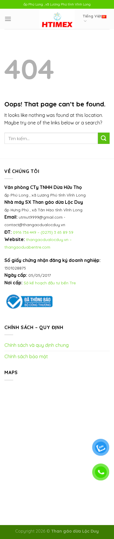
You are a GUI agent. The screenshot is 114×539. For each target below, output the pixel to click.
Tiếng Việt (92, 16)
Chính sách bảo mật (26, 356)
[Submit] (104, 138)
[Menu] (7, 19)
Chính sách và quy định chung (36, 345)
